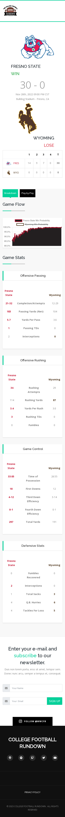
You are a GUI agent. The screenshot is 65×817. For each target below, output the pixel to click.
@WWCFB (40, 721)
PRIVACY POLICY (32, 792)
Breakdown (10, 193)
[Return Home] (10, 10)
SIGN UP (54, 701)
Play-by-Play (27, 193)
